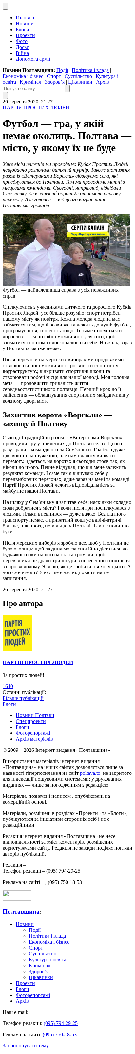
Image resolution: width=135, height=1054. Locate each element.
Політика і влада (90, 70)
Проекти (25, 35)
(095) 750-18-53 (60, 1034)
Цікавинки (80, 82)
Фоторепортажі (33, 733)
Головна (25, 17)
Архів (102, 82)
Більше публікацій (23, 698)
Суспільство (78, 76)
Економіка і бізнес (23, 76)
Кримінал (30, 82)
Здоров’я (55, 82)
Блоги (22, 29)
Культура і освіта (47, 959)
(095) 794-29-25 (61, 1023)
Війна (22, 53)
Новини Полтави (35, 715)
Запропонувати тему (26, 1045)
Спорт (54, 76)
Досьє (22, 47)
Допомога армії (33, 59)
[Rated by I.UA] (17, 899)
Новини (25, 23)
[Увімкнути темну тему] (5, 6)
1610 (8, 686)
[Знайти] (67, 88)
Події (62, 70)
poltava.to (90, 773)
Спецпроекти (31, 721)
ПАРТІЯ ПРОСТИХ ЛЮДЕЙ (36, 107)
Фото (22, 41)
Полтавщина (21, 911)
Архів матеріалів (34, 739)
